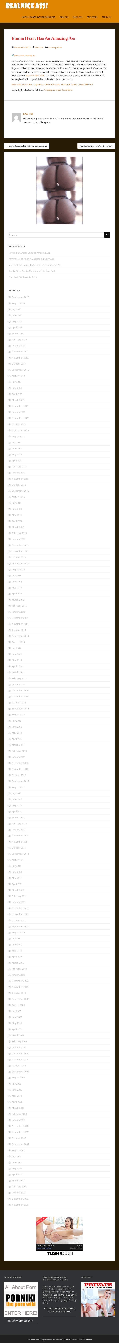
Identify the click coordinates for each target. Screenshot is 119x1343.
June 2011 (17, 871)
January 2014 (18, 684)
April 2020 (17, 327)
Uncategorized (55, 47)
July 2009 (16, 1011)
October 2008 (19, 1065)
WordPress (87, 1339)
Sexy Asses (92, 17)
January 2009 (18, 1047)
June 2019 (17, 387)
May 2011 (17, 878)
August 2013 (18, 714)
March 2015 (18, 599)
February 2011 (19, 896)
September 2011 (20, 853)
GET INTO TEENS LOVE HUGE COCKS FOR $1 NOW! (59, 1310)
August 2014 (18, 642)
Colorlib (68, 1339)
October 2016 (19, 484)
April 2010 (17, 956)
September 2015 (20, 563)
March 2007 (18, 1180)
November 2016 (20, 478)
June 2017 (17, 448)
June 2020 (17, 315)
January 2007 (18, 1192)
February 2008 (19, 1113)
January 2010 (18, 974)
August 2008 (18, 1077)
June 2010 (17, 944)
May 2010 (17, 950)
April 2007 (17, 1174)
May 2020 (17, 321)
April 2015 (17, 593)
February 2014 (19, 678)
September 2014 (20, 636)
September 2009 (20, 999)
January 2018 (18, 412)
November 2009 (20, 986)
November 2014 (20, 623)
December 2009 (20, 980)
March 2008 (18, 1107)
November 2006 (20, 1204)
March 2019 (18, 400)
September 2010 (20, 926)
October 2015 (19, 557)
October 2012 (19, 775)
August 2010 (18, 932)
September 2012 (20, 781)
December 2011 (20, 835)
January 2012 (18, 829)
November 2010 (20, 914)
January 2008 (18, 1120)
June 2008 (17, 1089)
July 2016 (16, 502)
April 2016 (17, 521)
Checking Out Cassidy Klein (23, 277)
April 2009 (17, 1029)
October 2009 (19, 992)
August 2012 (18, 787)
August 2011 (18, 859)
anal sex (64, 17)
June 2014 (17, 654)
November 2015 (20, 551)
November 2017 (20, 418)
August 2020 (18, 303)
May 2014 (17, 660)
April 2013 (17, 738)
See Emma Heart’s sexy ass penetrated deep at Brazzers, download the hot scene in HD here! (52, 84)
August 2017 (18, 436)
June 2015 (17, 581)
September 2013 (20, 708)
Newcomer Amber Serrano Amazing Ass (29, 252)
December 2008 (20, 1053)
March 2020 (18, 333)
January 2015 (18, 611)
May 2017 (17, 454)
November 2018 (20, 406)
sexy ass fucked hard (35, 75)
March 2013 (18, 744)
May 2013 (17, 732)
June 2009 (17, 1017)
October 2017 (19, 424)
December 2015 (20, 545)
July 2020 (16, 309)
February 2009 (19, 1041)
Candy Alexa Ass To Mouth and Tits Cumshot (32, 270)
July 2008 (16, 1083)
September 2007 (20, 1144)
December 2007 (20, 1126)
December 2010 (20, 908)
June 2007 (17, 1162)
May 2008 (17, 1095)
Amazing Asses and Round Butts (58, 90)
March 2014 (18, 672)
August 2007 (18, 1150)
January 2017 (18, 472)
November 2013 (20, 696)
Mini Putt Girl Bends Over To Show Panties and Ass (35, 264)
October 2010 (19, 920)
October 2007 (19, 1138)
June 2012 (17, 799)
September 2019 (20, 369)
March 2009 (18, 1035)
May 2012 (17, 805)
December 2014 (20, 617)
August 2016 (18, 496)
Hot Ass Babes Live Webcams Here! (38, 17)
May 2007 (17, 1168)
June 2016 (17, 508)
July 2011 (16, 865)
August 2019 (18, 375)
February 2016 (19, 533)
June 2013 (17, 726)
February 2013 (19, 750)
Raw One (39, 47)
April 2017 (17, 460)
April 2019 (17, 393)
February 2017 (19, 466)
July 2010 (16, 938)
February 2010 (19, 968)
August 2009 (18, 1005)
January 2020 (18, 345)
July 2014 (16, 648)
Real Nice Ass (33, 1339)
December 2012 (20, 763)
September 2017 (20, 430)
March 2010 (18, 962)
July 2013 (16, 720)
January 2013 (18, 757)
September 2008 (20, 1071)
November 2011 (20, 841)
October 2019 (19, 363)
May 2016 (17, 514)
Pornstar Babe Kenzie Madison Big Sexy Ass (31, 258)
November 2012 (20, 769)
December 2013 (20, 690)
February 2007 (19, 1186)
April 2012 (17, 811)
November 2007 (20, 1132)
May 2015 (17, 587)
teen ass (106, 17)
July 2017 (16, 442)
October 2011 (19, 847)
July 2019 (16, 381)
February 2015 (19, 605)
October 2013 (19, 702)
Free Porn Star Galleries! (20, 1320)
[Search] (107, 235)
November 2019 (20, 357)
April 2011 (17, 884)
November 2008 (20, 1059)
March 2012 (18, 817)
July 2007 (16, 1156)
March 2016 (18, 527)
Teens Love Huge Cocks (65, 1294)
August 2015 (18, 569)
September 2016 (20, 490)
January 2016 (18, 539)
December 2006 (20, 1198)
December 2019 (20, 351)
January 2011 (18, 902)
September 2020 (20, 297)
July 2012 (16, 793)
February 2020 (19, 339)
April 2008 (17, 1101)
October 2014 (19, 629)
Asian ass (77, 17)
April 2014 (17, 666)
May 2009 (17, 1023)
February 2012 (19, 823)
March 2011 (18, 890)
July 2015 (16, 575)
